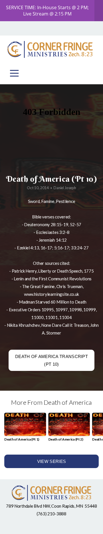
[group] (25, 429)
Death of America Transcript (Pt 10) (51, 360)
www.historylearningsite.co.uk (51, 294)
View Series (51, 461)
